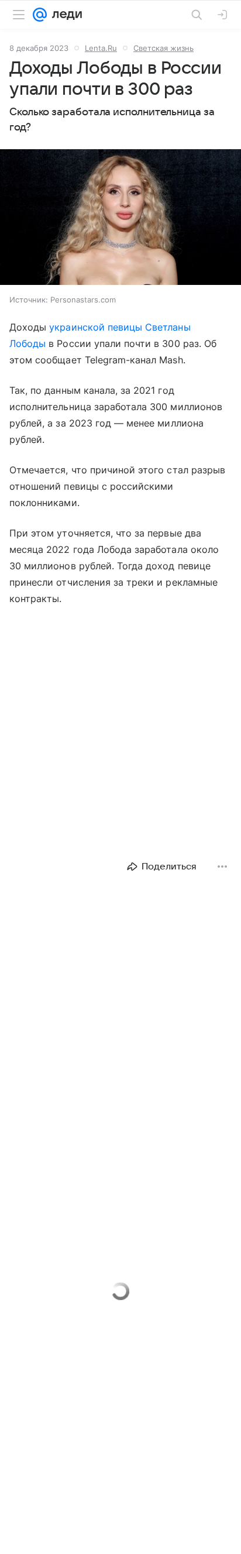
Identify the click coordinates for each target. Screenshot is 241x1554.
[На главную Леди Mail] (64, 15)
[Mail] (40, 15)
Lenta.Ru (101, 48)
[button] (120, 218)
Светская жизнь (163, 48)
